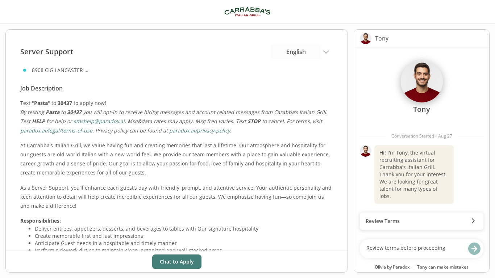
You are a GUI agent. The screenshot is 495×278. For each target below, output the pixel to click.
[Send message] (474, 249)
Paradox (401, 267)
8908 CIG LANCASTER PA (61, 70)
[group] (421, 141)
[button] (421, 221)
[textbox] (415, 248)
